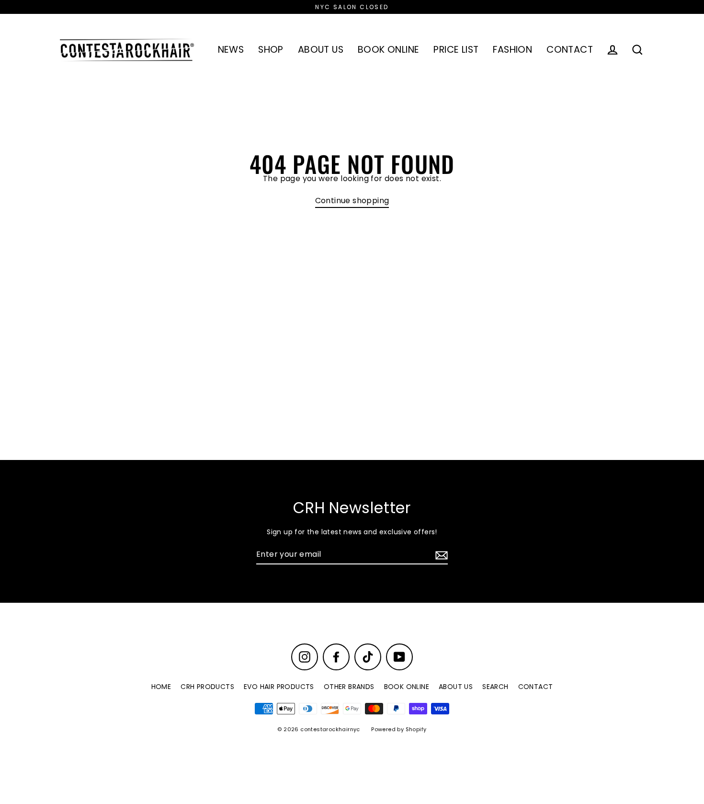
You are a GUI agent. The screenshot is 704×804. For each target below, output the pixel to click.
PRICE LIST (455, 49)
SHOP (271, 49)
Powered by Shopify (398, 729)
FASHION (512, 49)
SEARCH (495, 686)
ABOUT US (320, 49)
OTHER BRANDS (349, 686)
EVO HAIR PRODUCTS (279, 686)
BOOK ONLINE (388, 49)
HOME (161, 686)
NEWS (231, 49)
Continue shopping (352, 201)
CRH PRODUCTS (207, 686)
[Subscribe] (440, 555)
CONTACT (569, 49)
